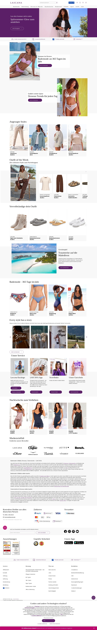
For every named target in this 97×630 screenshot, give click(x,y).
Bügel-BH (29, 497)
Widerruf (73, 591)
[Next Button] (86, 337)
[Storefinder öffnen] (77, 2)
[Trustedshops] (36, 543)
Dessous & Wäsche (37, 6)
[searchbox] (47, 2)
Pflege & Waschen (30, 574)
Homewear (58, 6)
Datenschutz (74, 579)
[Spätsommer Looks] (63, 22)
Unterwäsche (72, 463)
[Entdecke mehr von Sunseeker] (48, 448)
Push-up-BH (17, 497)
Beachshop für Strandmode (61, 486)
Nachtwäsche (49, 6)
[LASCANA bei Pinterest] (73, 531)
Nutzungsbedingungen (77, 582)
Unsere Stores (51, 576)
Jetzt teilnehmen (64, 267)
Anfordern (14, 388)
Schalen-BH (24, 497)
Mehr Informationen (55, 623)
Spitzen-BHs (63, 500)
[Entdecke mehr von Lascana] (17, 447)
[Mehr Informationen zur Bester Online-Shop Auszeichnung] (7, 548)
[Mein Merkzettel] (82, 2)
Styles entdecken (16, 392)
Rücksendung (6, 582)
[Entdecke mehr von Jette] (64, 448)
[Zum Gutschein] (77, 367)
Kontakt (5, 573)
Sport (72, 6)
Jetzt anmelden (42, 532)
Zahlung (5, 576)
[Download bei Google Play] (79, 542)
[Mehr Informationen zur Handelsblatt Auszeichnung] (16, 548)
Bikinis (47, 476)
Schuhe (66, 6)
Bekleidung (25, 6)
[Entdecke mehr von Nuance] (48, 453)
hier (62, 614)
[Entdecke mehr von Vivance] (64, 453)
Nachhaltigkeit (52, 591)
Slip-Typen (28, 580)
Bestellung (5, 585)
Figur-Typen (29, 583)
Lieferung (5, 579)
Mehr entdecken (15, 352)
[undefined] (85, 140)
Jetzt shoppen (16, 28)
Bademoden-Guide (31, 586)
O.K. (44, 620)
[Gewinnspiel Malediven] (34, 258)
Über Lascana (52, 570)
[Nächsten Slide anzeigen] (85, 171)
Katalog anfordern (53, 585)
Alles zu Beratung (30, 589)
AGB (72, 576)
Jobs (49, 573)
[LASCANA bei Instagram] (69, 531)
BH (67, 467)
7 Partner (36, 606)
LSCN (77, 6)
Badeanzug (17, 465)
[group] (20, 337)
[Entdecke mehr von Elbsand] (79, 453)
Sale (82, 6)
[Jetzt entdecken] (25, 61)
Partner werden (52, 582)
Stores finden (54, 392)
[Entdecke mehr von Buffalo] (33, 448)
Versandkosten (16, 599)
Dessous (66, 463)
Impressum (74, 585)
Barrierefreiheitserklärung (77, 573)
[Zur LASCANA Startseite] (16, 2)
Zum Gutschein (74, 392)
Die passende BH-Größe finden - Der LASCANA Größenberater (35, 570)
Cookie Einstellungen (76, 588)
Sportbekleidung (27, 467)
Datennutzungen (30, 607)
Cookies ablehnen (37, 615)
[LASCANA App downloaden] (39, 367)
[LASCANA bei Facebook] (65, 531)
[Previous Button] (10, 337)
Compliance (74, 570)
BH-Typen (28, 577)
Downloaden (35, 392)
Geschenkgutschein (53, 588)
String (53, 499)
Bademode (16, 6)
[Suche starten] (56, 2)
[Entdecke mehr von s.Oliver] (17, 453)
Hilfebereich (6, 570)
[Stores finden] (58, 367)
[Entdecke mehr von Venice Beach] (33, 453)
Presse (50, 579)
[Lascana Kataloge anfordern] (19, 367)
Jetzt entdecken (44, 65)
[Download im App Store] (68, 542)
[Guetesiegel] (41, 543)
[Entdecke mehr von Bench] (79, 448)
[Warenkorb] (85, 2)
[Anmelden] (80, 2)
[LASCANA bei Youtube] (77, 531)
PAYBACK (7, 588)
